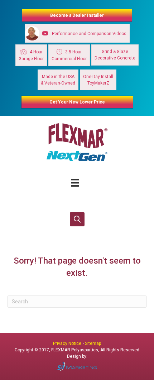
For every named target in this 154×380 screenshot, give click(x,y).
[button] (77, 219)
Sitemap (93, 343)
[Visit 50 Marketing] (77, 366)
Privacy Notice (67, 343)
